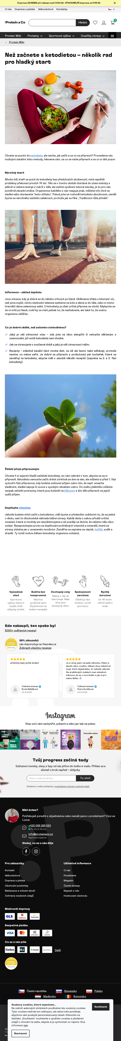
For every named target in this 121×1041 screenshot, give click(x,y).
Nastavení (19, 1033)
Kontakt (8, 870)
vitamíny (23, 508)
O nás (7, 9)
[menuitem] (11, 36)
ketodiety (35, 155)
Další (56, 950)
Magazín (67, 880)
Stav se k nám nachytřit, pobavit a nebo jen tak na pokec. (59, 724)
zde (25, 1025)
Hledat (81, 22)
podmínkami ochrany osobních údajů (71, 786)
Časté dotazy (71, 885)
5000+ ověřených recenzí (19, 630)
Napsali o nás (70, 890)
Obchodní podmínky (15, 885)
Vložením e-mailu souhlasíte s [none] (57, 786)
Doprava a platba (24, 9)
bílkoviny (68, 490)
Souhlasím (99, 1007)
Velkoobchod (44, 9)
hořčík (97, 529)
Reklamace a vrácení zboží (19, 890)
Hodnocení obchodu (74, 895)
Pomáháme (69, 875)
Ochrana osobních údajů (18, 895)
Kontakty (60, 9)
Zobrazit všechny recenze (34, 648)
